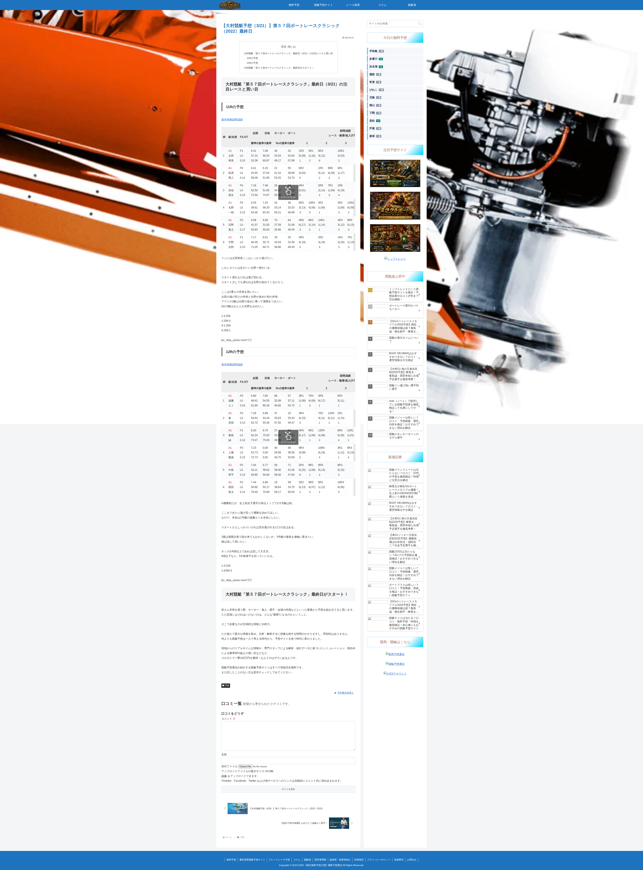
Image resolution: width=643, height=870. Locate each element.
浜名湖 (375, 66)
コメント (228, 718)
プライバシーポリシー (379, 859)
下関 (374, 112)
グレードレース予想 (279, 859)
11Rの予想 (252, 58)
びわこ (376, 89)
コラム (296, 859)
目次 (284, 46)
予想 (227, 685)
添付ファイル (229, 766)
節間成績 (237, 119)
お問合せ (411, 859)
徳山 (374, 105)
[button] (420, 23)
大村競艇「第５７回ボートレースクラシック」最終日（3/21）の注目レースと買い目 (288, 53)
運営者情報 (320, 859)
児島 (374, 97)
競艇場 (307, 859)
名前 (224, 754)
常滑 (374, 82)
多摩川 (375, 58)
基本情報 (226, 119)
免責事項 (399, 859)
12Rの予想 (252, 63)
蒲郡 (374, 74)
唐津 (374, 136)
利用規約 (359, 859)
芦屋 (374, 128)
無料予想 (231, 859)
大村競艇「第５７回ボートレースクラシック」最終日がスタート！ (279, 67)
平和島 (376, 51)
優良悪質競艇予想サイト (252, 859)
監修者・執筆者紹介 (340, 859)
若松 (374, 120)
